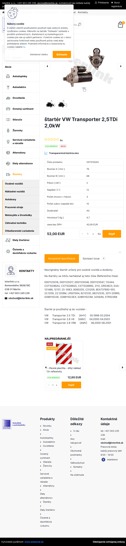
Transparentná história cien (64, 153)
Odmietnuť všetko (39, 54)
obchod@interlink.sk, (47, 3)
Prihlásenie (103, 2)
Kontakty (83, 12)
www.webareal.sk (33, 541)
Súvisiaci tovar (93, 258)
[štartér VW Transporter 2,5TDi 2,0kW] (84, 66)
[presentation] (47, 66)
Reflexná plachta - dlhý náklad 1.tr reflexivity (64, 370)
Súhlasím (61, 54)
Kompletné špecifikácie (61, 258)
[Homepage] (3, 12)
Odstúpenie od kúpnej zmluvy (109, 541)
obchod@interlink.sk (20, 298)
